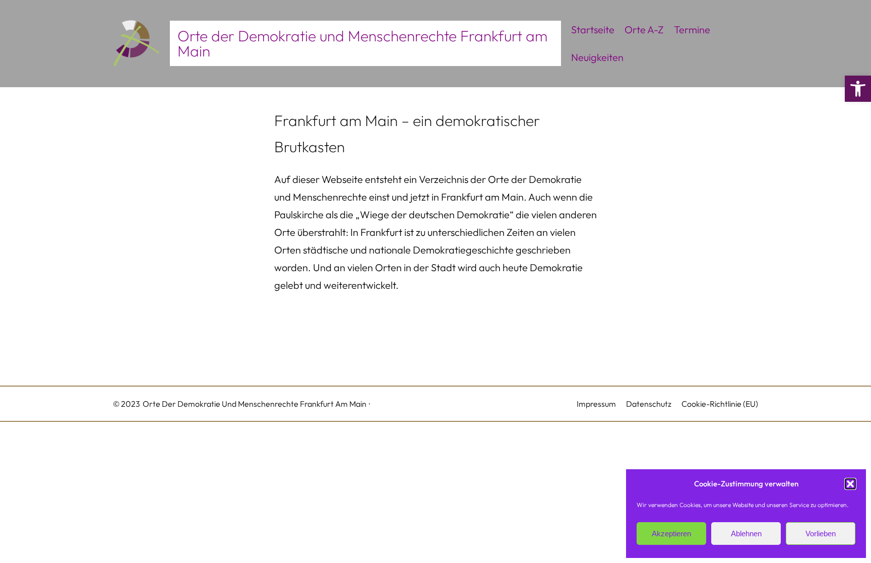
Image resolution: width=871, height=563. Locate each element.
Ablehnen (746, 533)
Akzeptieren (671, 533)
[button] (858, 89)
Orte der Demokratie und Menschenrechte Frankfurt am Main (362, 43)
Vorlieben (820, 533)
